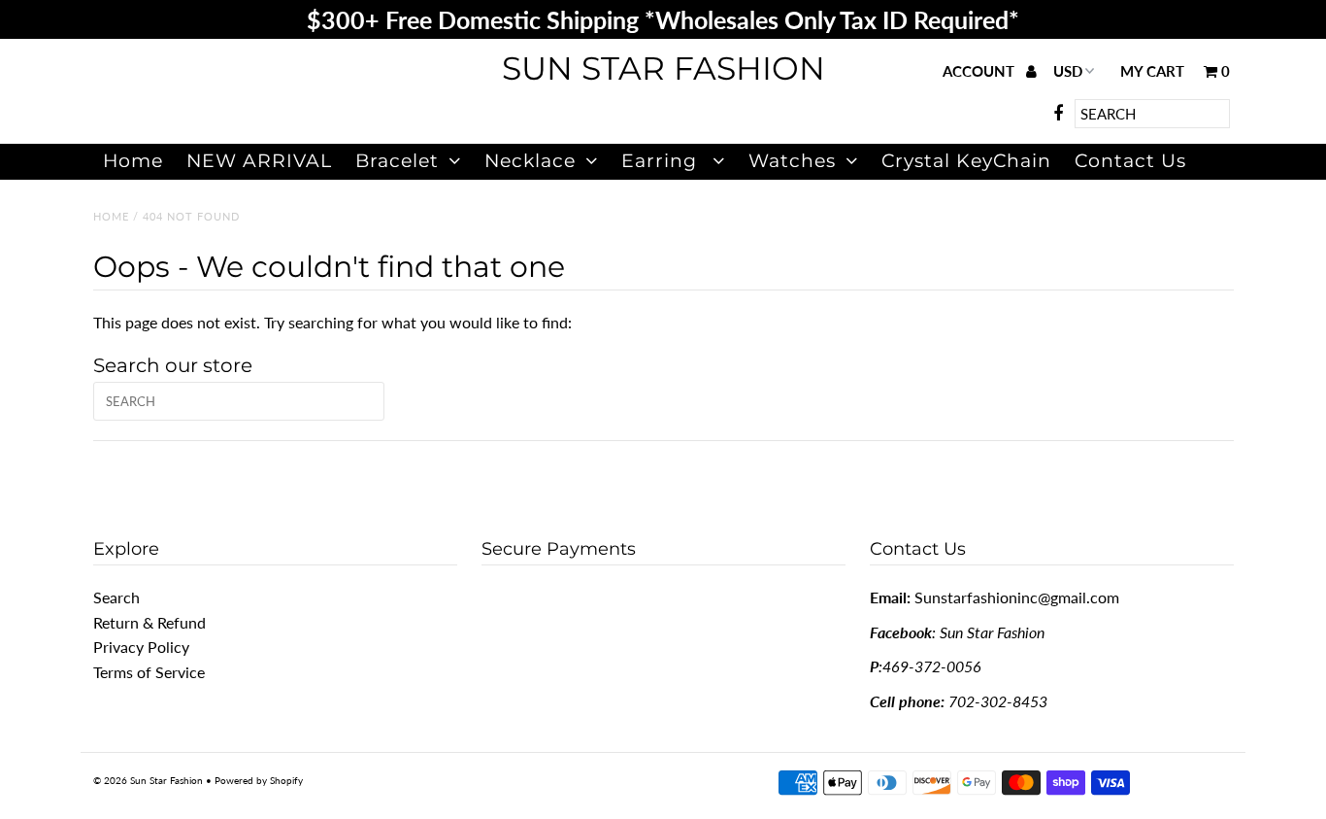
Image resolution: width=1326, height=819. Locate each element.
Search (116, 597)
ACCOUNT (980, 71)
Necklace (530, 161)
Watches (792, 161)
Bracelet (397, 161)
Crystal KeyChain (966, 161)
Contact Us (1130, 161)
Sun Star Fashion (663, 68)
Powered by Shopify (259, 780)
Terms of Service (149, 672)
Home (133, 161)
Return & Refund (149, 622)
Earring (662, 161)
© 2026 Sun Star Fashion (148, 780)
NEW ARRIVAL (259, 161)
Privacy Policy (141, 646)
